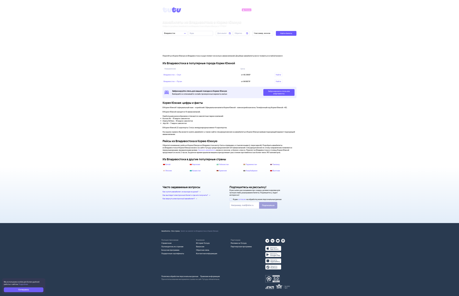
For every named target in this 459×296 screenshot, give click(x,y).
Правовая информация (210, 276)
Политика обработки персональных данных (179, 276)
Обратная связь (202, 250)
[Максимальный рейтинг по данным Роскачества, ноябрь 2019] (272, 278)
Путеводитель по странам (172, 246)
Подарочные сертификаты (172, 253)
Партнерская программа (241, 246)
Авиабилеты (165, 231)
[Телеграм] (267, 240)
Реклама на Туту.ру (239, 243)
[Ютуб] (278, 240)
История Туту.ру (203, 243)
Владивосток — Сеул (172, 75)
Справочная (166, 243)
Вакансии (200, 246)
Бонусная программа (170, 250)
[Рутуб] (283, 240)
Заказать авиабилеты (207, 150)
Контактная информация (206, 253)
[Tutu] (172, 10)
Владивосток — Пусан (173, 81)
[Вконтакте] (272, 240)
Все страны (175, 231)
